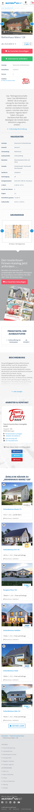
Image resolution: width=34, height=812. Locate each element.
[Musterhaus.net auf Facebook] (3, 802)
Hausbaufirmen (7, 751)
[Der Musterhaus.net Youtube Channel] (19, 802)
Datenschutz (16, 809)
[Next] (32, 24)
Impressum (4, 809)
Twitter (17, 455)
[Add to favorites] (3, 484)
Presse (5, 778)
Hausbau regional (8, 764)
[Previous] (2, 24)
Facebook (18, 451)
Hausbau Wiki (7, 758)
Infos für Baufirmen (9, 781)
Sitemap (5, 784)
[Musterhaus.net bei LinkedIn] (11, 802)
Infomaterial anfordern (18, 59)
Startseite (4, 736)
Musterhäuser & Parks (9, 754)
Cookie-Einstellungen (26, 809)
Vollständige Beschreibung (18, 129)
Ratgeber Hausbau (8, 761)
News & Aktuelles (8, 774)
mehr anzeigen (17, 391)
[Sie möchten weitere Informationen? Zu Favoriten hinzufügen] (17, 23)
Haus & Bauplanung (9, 748)
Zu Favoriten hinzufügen (18, 51)
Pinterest (18, 459)
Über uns (6, 771)
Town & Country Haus (17, 736)
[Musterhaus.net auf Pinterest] (15, 802)
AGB (10, 809)
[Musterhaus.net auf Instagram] (7, 802)
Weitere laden (18, 726)
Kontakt (5, 788)
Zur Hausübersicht (7, 8)
